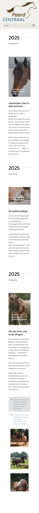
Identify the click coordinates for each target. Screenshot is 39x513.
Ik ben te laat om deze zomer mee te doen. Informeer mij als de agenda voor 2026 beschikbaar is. (21, 404)
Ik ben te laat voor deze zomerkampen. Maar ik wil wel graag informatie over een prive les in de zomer (21, 419)
